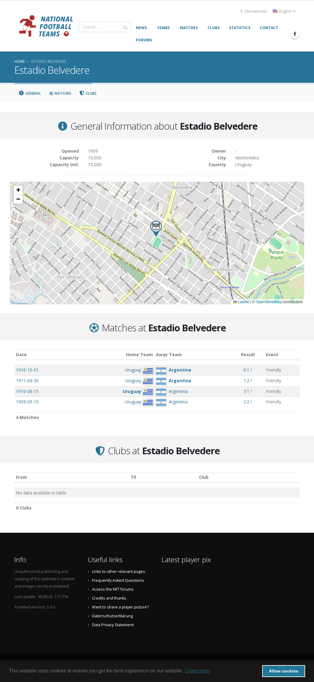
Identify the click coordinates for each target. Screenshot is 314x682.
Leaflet (243, 301)
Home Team (139, 354)
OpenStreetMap (269, 301)
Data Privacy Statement (113, 624)
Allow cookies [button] (283, 671)
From (21, 477)
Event (272, 354)
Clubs (91, 93)
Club (204, 477)
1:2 (246, 380)
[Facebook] (294, 34)
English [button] (285, 11)
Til (133, 477)
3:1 (246, 391)
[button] (156, 228)
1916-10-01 (27, 370)
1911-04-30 (27, 380)
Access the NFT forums (113, 589)
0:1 (246, 370)
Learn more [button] (197, 670)
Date (21, 354)
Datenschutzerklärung (112, 616)
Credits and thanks (109, 598)
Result (248, 354)
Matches (62, 93)
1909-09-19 (27, 402)
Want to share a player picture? (120, 607)
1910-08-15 (27, 391)
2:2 (246, 402)
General (33, 93)
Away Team (169, 354)
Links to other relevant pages (118, 571)
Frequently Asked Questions (118, 580)
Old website (254, 11)
